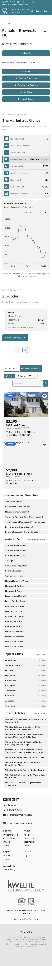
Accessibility (9, 866)
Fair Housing (9, 869)
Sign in (46, 11)
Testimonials (29, 841)
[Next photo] (45, 405)
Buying (6, 841)
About (27, 830)
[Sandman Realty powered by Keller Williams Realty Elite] (26, 885)
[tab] (9, 376)
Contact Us (29, 838)
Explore (7, 830)
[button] (26, 159)
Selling (6, 845)
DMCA (6, 862)
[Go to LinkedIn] (17, 799)
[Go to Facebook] (5, 799)
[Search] (45, 383)
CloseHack (33, 919)
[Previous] (18, 350)
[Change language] (32, 11)
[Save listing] (44, 396)
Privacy (6, 855)
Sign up (38, 11)
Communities (9, 838)
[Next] (25, 350)
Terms (6, 859)
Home (26, 845)
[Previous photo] (7, 405)
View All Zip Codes (13, 337)
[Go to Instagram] (9, 799)
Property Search (10, 834)
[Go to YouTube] (13, 799)
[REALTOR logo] (31, 901)
